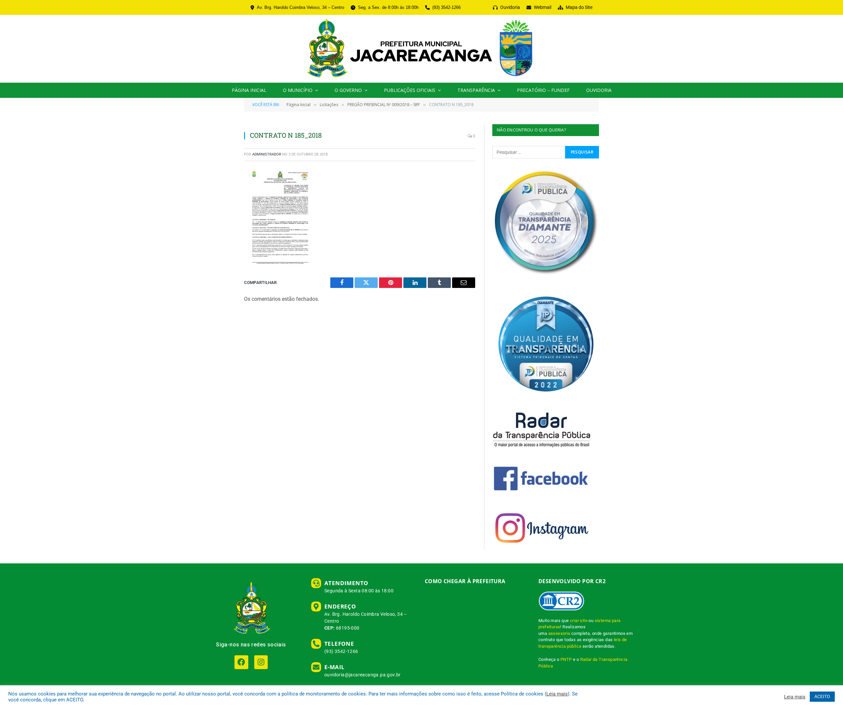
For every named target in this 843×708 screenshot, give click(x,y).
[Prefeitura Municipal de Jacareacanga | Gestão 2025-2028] (421, 49)
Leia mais (557, 694)
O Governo (348, 90)
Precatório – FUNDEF (543, 90)
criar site (578, 620)
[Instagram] (261, 662)
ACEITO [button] (822, 696)
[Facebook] (241, 662)
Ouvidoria (599, 90)
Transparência (476, 90)
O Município (298, 90)
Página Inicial (249, 90)
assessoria (559, 633)
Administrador (266, 154)
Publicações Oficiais (409, 90)
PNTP (566, 659)
